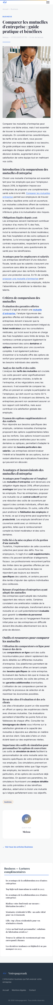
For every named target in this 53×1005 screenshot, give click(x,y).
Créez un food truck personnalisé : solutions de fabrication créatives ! (25, 930)
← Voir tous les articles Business (18, 847)
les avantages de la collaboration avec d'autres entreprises (26, 882)
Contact (32, 990)
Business (14, 9)
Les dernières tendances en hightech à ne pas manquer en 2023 (26, 947)
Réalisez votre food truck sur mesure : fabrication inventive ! (23, 905)
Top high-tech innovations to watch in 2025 (25, 889)
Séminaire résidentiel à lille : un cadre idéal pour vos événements (26, 913)
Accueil (5, 9)
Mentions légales (19, 990)
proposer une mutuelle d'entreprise (20, 278)
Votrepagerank (17, 973)
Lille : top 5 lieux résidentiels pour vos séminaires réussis (23, 922)
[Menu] (47, 2)
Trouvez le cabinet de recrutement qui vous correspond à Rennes (25, 939)
